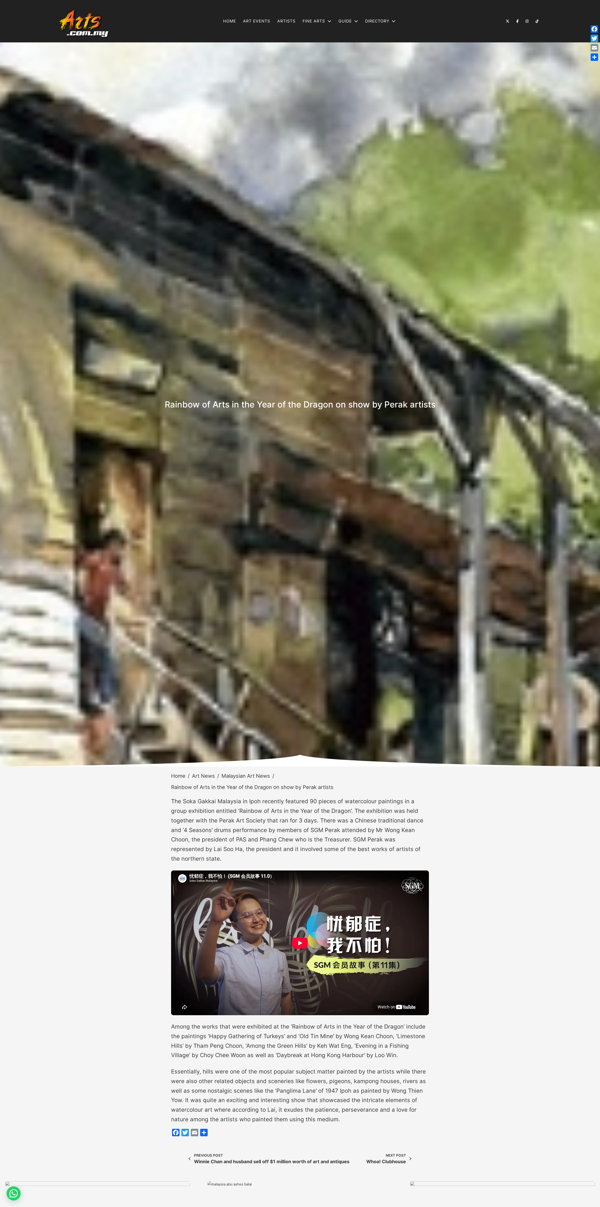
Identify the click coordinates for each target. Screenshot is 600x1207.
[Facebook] (594, 29)
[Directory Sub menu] (394, 21)
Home (229, 21)
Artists (286, 21)
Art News (203, 776)
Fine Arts (314, 21)
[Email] (594, 47)
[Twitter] (594, 38)
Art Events (256, 21)
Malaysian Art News (245, 776)
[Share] (594, 57)
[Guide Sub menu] (356, 21)
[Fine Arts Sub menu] (329, 21)
